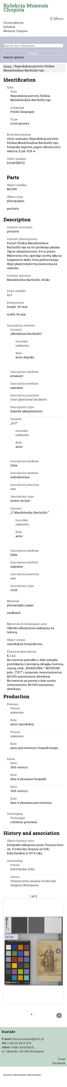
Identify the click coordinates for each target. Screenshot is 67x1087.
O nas (61, 1059)
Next (58, 951)
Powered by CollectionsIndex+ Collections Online (22, 1075)
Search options (13, 57)
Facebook (58, 1063)
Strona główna (13, 22)
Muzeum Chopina (15, 31)
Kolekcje (9, 27)
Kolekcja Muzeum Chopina (25, 7)
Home (7, 66)
